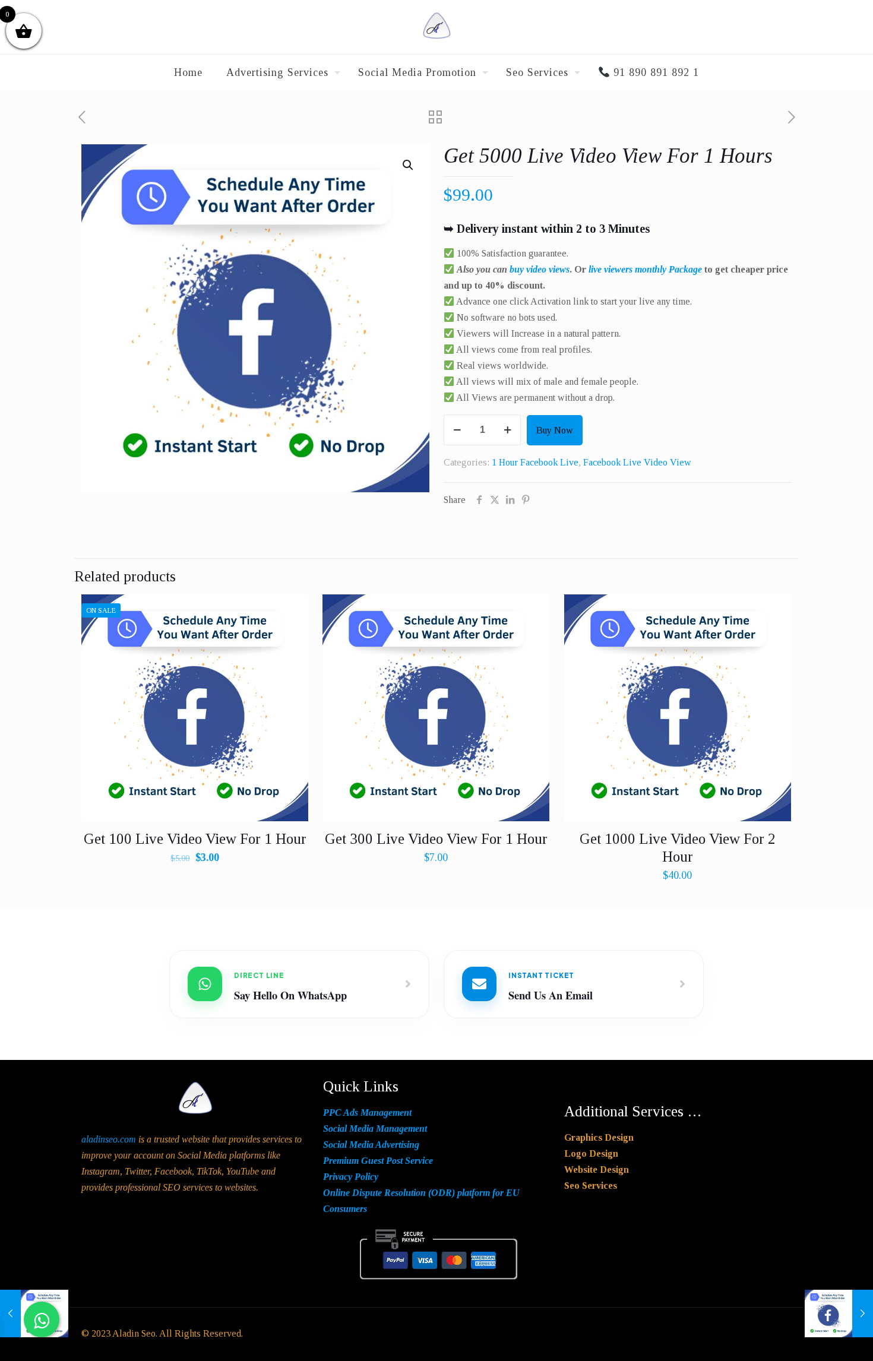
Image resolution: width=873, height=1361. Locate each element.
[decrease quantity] (457, 429)
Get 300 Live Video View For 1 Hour (436, 839)
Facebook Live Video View (637, 462)
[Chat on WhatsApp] (41, 1319)
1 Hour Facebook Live (535, 462)
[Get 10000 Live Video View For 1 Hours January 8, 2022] (839, 1313)
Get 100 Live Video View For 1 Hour (195, 839)
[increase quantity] (507, 429)
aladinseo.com (108, 1139)
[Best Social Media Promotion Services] (436, 27)
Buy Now (554, 430)
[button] (408, 165)
